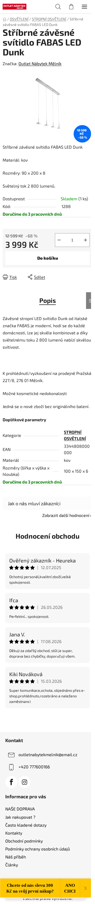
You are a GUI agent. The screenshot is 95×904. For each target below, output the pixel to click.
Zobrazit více (47, 719)
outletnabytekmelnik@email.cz (47, 754)
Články (11, 864)
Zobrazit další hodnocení (65, 515)
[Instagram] (24, 782)
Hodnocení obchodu (47, 536)
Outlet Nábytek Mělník (39, 63)
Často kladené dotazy (25, 824)
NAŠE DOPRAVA (20, 808)
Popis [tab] (47, 300)
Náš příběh (15, 856)
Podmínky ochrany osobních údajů (37, 848)
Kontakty (13, 832)
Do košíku (47, 257)
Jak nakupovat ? (20, 816)
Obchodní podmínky (24, 840)
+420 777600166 (34, 766)
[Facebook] (11, 782)
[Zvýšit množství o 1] (85, 240)
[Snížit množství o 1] (59, 240)
